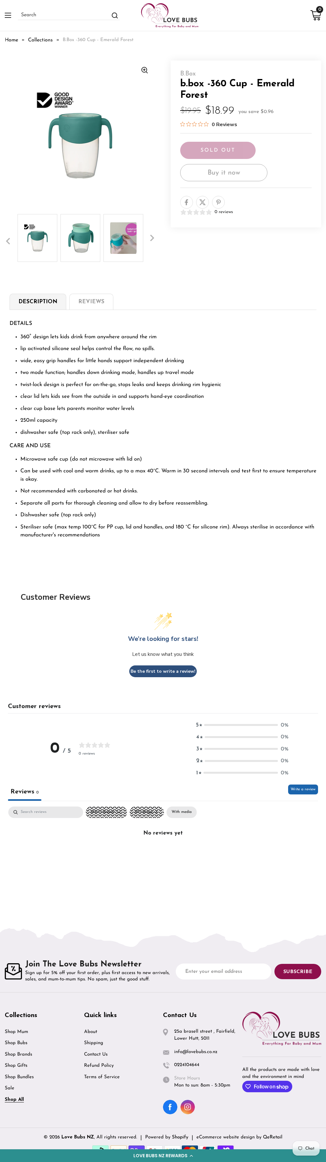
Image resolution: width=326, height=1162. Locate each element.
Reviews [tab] (25, 792)
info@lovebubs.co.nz (195, 1052)
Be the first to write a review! (163, 671)
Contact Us (96, 1054)
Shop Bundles (19, 1077)
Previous (8, 241)
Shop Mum (16, 1031)
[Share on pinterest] (218, 202)
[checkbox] (182, 812)
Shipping (93, 1043)
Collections (40, 40)
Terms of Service (102, 1077)
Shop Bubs (16, 1043)
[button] (163, 1155)
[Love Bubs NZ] (169, 15)
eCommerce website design (226, 1137)
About (90, 1031)
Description (37, 302)
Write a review (303, 789)
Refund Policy (99, 1065)
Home (11, 40)
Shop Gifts (16, 1065)
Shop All (14, 1099)
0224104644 (186, 1065)
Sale (9, 1088)
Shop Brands (18, 1054)
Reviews (91, 302)
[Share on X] (202, 202)
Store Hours (187, 1078)
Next (152, 238)
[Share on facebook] (186, 202)
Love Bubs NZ (77, 1137)
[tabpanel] (37, 238)
